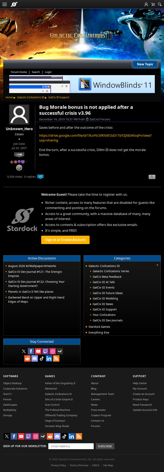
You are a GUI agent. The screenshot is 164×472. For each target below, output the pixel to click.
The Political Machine (57, 410)
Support (139, 376)
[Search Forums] (160, 4)
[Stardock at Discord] (34, 358)
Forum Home (19, 72)
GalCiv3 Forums (100, 119)
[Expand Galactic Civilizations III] (86, 266)
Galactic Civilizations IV (58, 394)
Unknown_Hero (19, 128)
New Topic (145, 64)
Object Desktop (12, 383)
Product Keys (141, 399)
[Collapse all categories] (157, 265)
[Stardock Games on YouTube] (38, 351)
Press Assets (98, 410)
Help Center (140, 383)
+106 (19, 154)
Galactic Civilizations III (30, 97)
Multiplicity (9, 410)
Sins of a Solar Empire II (59, 399)
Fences (7, 399)
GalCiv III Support (58, 97)
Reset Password (142, 404)
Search (36, 72)
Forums (95, 426)
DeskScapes (10, 404)
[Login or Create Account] (146, 4)
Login (48, 72)
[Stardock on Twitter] (23, 351)
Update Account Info (145, 410)
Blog (93, 388)
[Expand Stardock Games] (86, 327)
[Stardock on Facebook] (31, 351)
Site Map (108, 465)
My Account (140, 388)
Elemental (51, 388)
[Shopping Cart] (153, 4)
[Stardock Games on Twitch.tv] (45, 351)
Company (98, 376)
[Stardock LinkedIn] (49, 358)
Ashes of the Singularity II (60, 383)
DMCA (95, 465)
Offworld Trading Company (61, 415)
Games (50, 376)
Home (9, 97)
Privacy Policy (58, 465)
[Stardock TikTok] (41, 358)
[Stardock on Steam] (59, 351)
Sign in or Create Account (65, 239)
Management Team (102, 394)
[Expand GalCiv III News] (90, 304)
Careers (95, 399)
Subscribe (105, 446)
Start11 (7, 394)
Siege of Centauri (55, 420)
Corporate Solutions (15, 388)
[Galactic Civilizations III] (82, 35)
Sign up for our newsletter (24, 446)
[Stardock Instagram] (52, 351)
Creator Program (101, 415)
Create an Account (144, 394)
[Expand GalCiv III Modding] (90, 299)
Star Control (52, 404)
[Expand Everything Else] (86, 333)
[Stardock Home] (14, 4)
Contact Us (97, 420)
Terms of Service (79, 465)
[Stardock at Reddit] (27, 358)
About (94, 383)
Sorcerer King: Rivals (57, 426)
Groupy (7, 415)
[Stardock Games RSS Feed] (56, 358)
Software (10, 376)
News (94, 404)
